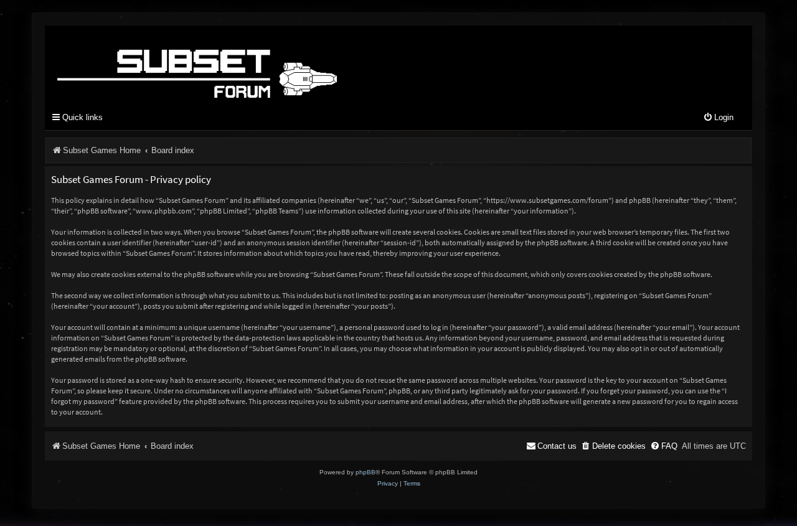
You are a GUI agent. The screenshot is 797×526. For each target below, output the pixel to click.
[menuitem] (718, 118)
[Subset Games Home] (275, 64)
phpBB (365, 472)
